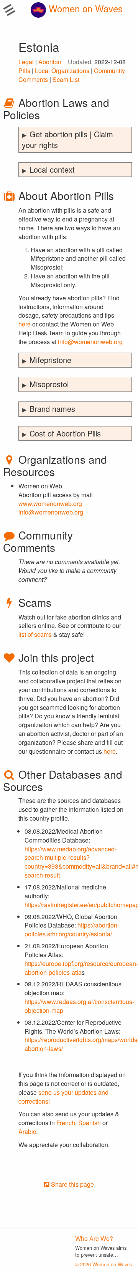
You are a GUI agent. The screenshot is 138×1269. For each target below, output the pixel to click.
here (24, 324)
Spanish (89, 1122)
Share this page (71, 1184)
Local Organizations (62, 70)
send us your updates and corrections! (63, 1097)
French (65, 1122)
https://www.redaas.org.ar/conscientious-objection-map (79, 1006)
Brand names (52, 408)
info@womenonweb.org (90, 341)
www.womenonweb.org (50, 503)
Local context (52, 169)
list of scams (35, 634)
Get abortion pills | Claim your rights (67, 139)
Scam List (66, 79)
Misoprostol (49, 384)
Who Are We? (94, 1238)
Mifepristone (50, 359)
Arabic (27, 1131)
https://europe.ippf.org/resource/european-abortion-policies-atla (81, 968)
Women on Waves (84, 8)
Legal (26, 61)
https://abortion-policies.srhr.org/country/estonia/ (72, 929)
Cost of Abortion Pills (65, 433)
